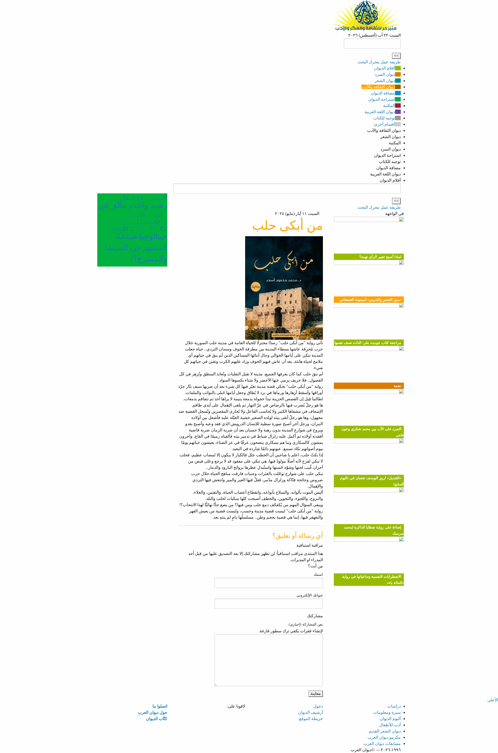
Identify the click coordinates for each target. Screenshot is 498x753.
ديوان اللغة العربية (379, 112)
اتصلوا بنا (160, 706)
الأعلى (492, 700)
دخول (318, 706)
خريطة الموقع (311, 718)
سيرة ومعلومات (387, 712)
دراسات (394, 706)
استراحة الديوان (381, 99)
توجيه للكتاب (384, 118)
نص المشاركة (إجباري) (306, 624)
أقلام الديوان (384, 68)
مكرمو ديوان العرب (384, 737)
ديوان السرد (385, 74)
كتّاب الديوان (156, 718)
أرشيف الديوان (310, 712)
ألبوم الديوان (390, 718)
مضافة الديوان (383, 93)
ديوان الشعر (385, 80)
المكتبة (389, 105)
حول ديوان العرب (152, 712)
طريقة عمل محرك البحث (379, 62)
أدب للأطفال (390, 725)
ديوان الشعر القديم (385, 731)
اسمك (318, 574)
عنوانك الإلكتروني (309, 595)
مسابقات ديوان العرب (382, 743)
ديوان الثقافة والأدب (378, 87)
